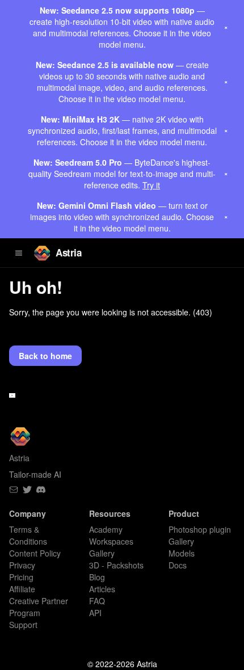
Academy (106, 529)
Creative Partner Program (38, 606)
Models (182, 553)
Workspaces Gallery (111, 547)
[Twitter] (27, 489)
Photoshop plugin (200, 529)
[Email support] (13, 489)
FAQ (97, 600)
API (95, 612)
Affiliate (22, 589)
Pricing (21, 577)
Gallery (181, 541)
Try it (151, 185)
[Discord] (40, 489)
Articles (102, 589)
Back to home (45, 355)
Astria (68, 252)
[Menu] (19, 253)
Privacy (22, 565)
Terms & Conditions (28, 535)
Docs (178, 565)
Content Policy (35, 553)
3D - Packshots (116, 565)
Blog (97, 577)
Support (23, 624)
